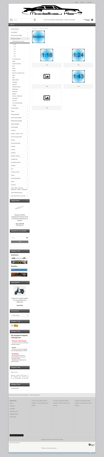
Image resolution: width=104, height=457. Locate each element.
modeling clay (14, 159)
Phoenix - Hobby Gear (17, 96)
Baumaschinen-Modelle (16, 35)
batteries (13, 140)
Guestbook (12, 408)
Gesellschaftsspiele (15, 178)
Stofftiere (13, 165)
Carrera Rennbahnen (15, 143)
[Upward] (99, 454)
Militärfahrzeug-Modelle (16, 120)
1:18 (14, 46)
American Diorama (16, 63)
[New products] (27, 283)
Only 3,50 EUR (20, 224)
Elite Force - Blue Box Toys (18, 73)
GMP (13, 77)
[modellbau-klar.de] (52, 10)
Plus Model (14, 98)
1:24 (14, 49)
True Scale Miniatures (17, 103)
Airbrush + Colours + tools (17, 133)
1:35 (14, 51)
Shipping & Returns (14, 414)
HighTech (14, 84)
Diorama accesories (15, 38)
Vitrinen (13, 175)
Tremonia (14, 100)
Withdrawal (12, 406)
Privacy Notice (13, 416)
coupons (13, 149)
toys (12, 168)
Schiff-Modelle (14, 127)
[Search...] (34, 19)
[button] (76, 2)
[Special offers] (27, 201)
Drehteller (13, 152)
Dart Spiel (13, 184)
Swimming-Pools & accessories (18, 195)
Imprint (11, 403)
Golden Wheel (15, 79)
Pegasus (14, 93)
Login (19, 241)
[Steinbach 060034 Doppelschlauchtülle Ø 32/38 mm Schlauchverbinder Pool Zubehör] (20, 208)
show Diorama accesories (18, 41)
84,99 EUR (20, 305)
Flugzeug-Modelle (15, 114)
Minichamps (15, 89)
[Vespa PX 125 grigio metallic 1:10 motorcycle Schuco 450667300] (20, 291)
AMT (13, 66)
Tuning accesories (15, 172)
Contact (12, 24)
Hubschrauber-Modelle (16, 117)
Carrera (14, 70)
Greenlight (14, 82)
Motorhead (14, 91)
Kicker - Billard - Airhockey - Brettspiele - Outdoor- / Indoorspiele (19, 188)
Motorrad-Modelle (15, 124)
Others (12, 181)
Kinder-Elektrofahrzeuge (16, 192)
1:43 (14, 53)
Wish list (90, 2)
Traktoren (13, 130)
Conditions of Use (14, 411)
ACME (13, 61)
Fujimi (13, 75)
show (14, 44)
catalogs (13, 146)
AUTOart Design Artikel (16, 136)
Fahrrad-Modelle (15, 108)
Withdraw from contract (16, 435)
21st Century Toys (16, 59)
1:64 (14, 56)
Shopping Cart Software (46, 439)
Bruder (13, 68)
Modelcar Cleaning (15, 156)
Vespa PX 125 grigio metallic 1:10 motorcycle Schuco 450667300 (19, 300)
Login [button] (82, 2)
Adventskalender (15, 29)
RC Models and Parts (16, 162)
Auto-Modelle (14, 32)
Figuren (12, 111)
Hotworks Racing (16, 86)
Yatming (14, 105)
